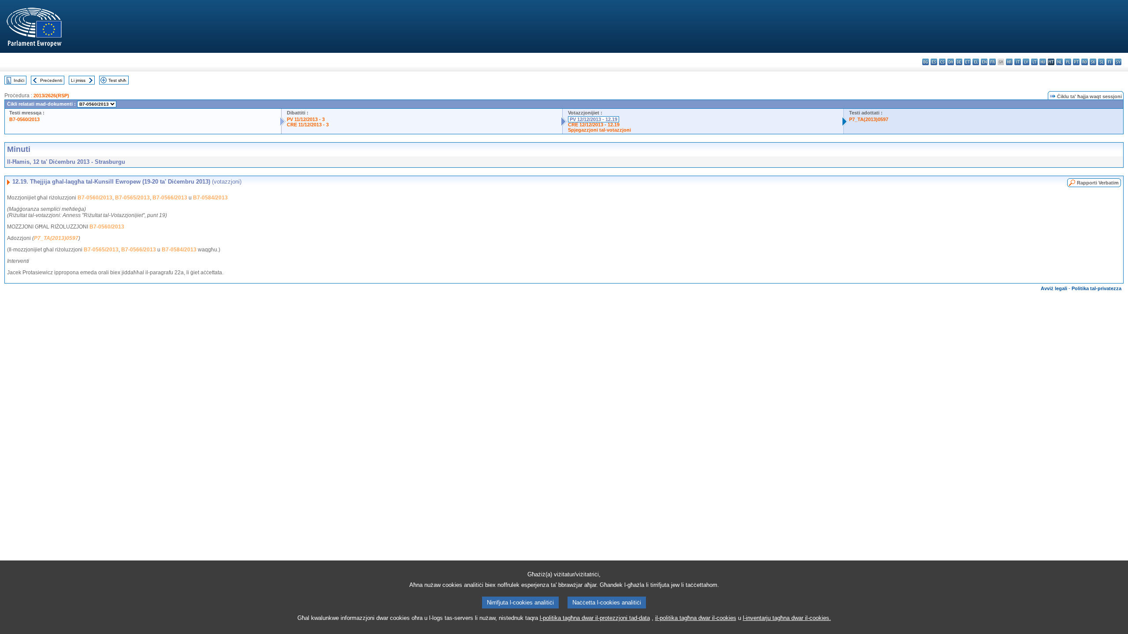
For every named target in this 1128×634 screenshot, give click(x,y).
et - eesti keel (967, 62)
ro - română (1084, 62)
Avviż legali (1054, 288)
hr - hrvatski (1009, 62)
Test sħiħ (117, 80)
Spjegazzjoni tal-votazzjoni (599, 130)
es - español (934, 62)
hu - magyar (1042, 62)
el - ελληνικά (975, 62)
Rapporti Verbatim (1098, 182)
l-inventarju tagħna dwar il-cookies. (787, 618)
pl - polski (1068, 62)
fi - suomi (1109, 62)
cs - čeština (942, 62)
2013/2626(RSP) (51, 95)
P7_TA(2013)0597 (868, 119)
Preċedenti (51, 80)
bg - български (925, 62)
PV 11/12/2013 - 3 (306, 119)
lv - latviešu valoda (1026, 62)
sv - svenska (1118, 62)
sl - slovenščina (1101, 62)
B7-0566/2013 (169, 198)
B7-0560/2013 (24, 119)
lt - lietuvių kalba (1034, 62)
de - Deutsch (959, 62)
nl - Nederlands (1059, 62)
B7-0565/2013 (132, 198)
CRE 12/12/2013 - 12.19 (594, 124)
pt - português (1076, 62)
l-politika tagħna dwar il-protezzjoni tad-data (595, 618)
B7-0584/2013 (210, 198)
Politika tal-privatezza (1096, 288)
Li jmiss (78, 80)
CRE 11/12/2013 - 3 (308, 124)
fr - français (992, 62)
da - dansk (950, 62)
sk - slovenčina (1093, 62)
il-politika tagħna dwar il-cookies (695, 618)
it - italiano (1017, 62)
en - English (984, 62)
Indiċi (19, 80)
